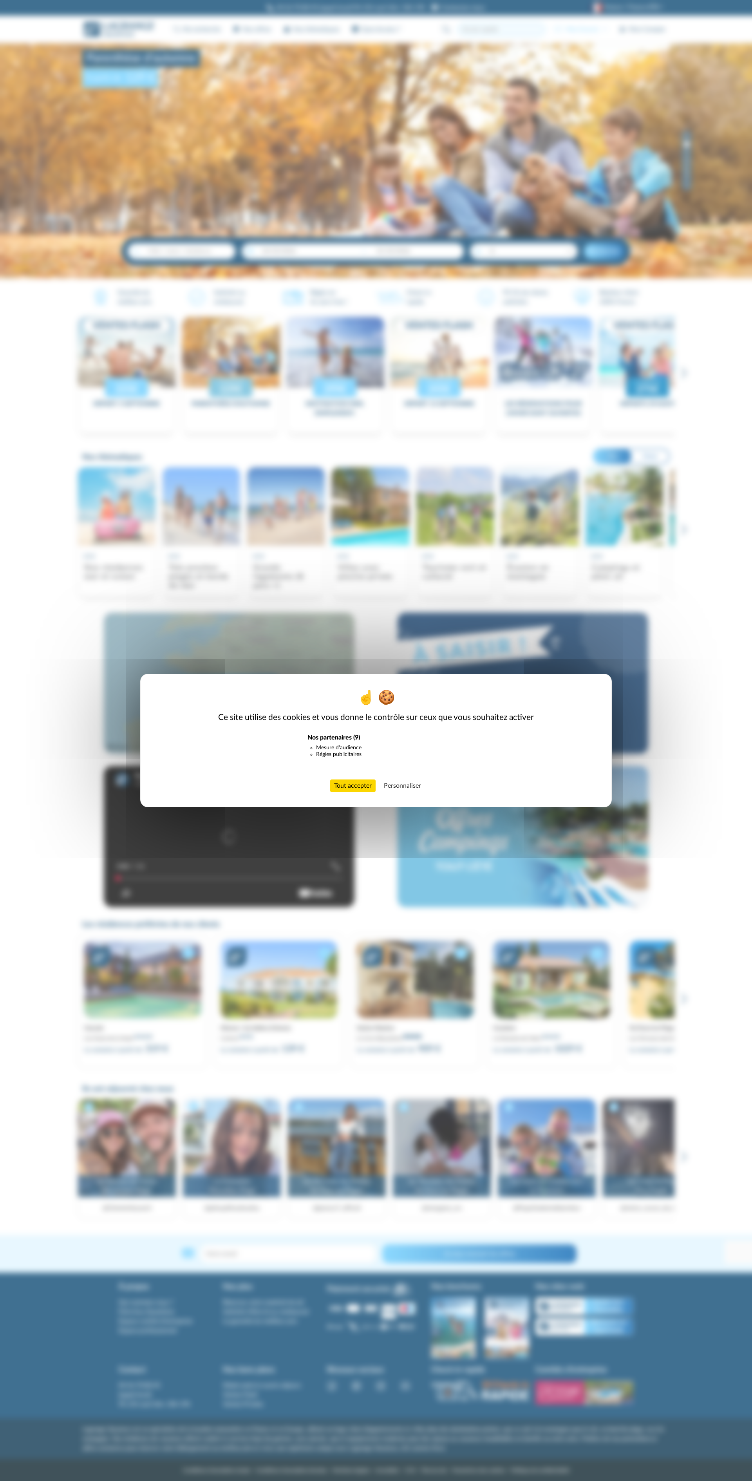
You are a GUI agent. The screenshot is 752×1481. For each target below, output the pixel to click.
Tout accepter (353, 786)
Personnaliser (402, 786)
